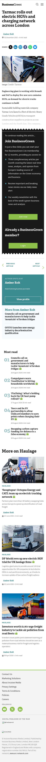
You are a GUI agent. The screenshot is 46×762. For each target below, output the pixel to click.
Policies (5, 695)
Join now (23, 216)
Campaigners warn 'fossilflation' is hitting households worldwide (23, 381)
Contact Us (7, 674)
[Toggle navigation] (41, 4)
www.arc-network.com (19, 753)
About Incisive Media (11, 682)
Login (23, 245)
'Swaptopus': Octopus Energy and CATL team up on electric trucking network (21, 493)
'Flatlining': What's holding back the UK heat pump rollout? (25, 396)
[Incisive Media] (6, 731)
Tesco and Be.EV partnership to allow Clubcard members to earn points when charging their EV (25, 414)
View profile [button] (23, 299)
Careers (5, 699)
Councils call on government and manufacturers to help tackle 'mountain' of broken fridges (22, 316)
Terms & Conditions (11, 691)
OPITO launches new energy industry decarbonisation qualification (20, 330)
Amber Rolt (8, 34)
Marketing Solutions (11, 678)
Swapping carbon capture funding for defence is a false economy (24, 431)
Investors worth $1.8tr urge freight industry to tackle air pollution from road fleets (23, 630)
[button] (37, 4)
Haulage (6, 486)
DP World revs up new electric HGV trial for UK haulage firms (22, 560)
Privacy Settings (9, 686)
